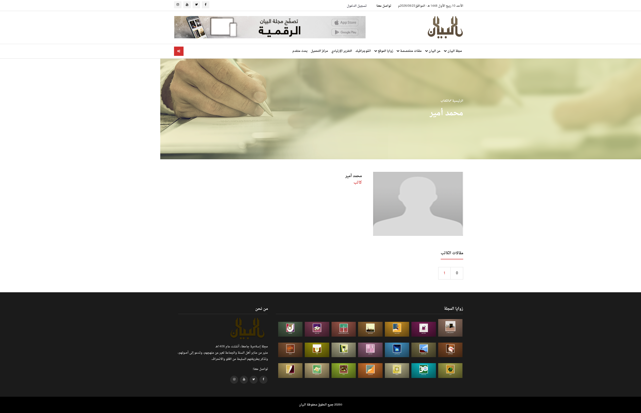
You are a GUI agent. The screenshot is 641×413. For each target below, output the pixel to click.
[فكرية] (450, 370)
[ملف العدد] (423, 329)
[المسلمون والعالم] (450, 327)
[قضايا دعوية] (370, 329)
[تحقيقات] (397, 370)
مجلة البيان (454, 51)
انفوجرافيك (363, 51)
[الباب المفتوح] (344, 350)
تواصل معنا (383, 6)
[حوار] (344, 370)
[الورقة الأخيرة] (450, 350)
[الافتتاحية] (290, 329)
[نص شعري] (370, 350)
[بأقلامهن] (290, 370)
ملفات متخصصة (410, 51)
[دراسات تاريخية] (290, 350)
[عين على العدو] (423, 370)
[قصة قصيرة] (370, 370)
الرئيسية (457, 101)
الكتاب (444, 101)
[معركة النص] (317, 370)
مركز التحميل (319, 51)
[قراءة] (317, 350)
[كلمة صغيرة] (317, 329)
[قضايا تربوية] (397, 329)
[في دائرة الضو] (397, 350)
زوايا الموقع (385, 51)
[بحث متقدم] (179, 51)
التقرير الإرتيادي (341, 51)
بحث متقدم (299, 51)
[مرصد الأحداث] (423, 350)
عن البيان (434, 51)
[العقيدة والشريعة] (344, 329)
